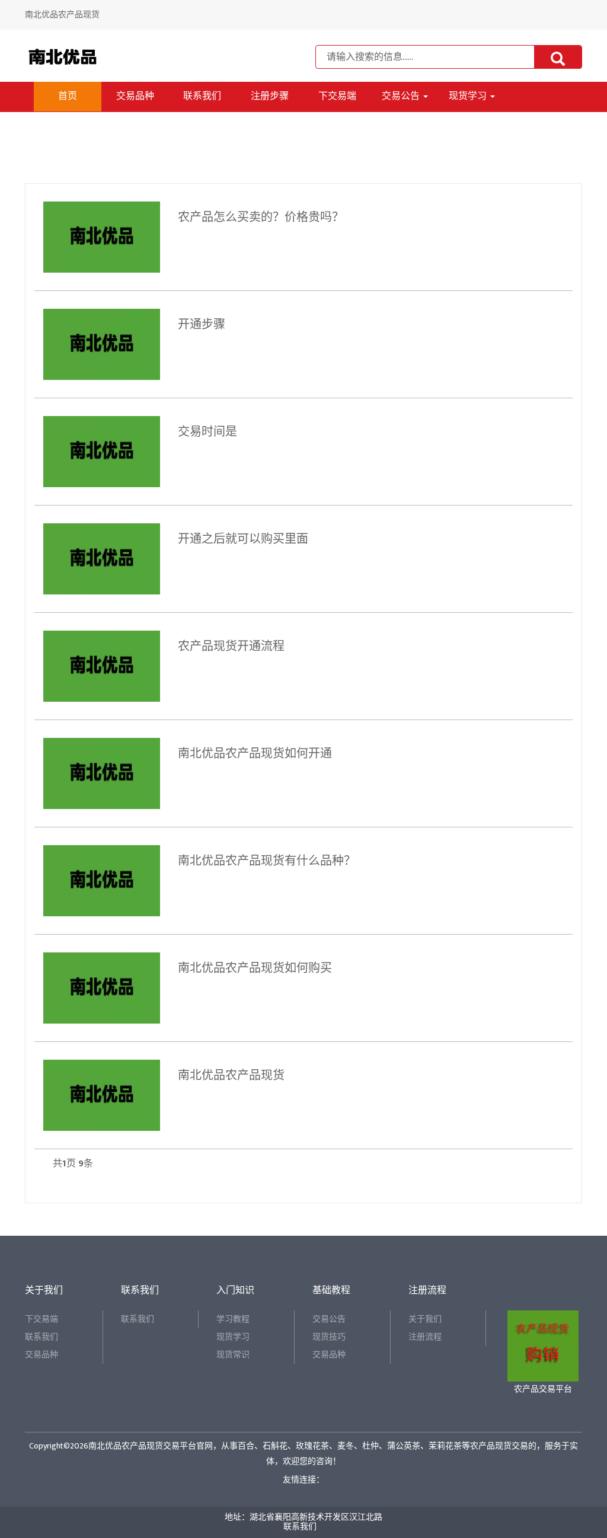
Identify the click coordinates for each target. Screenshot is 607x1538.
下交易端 (337, 96)
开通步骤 (201, 325)
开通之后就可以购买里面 (243, 539)
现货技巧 (329, 1337)
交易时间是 (207, 432)
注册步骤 (270, 96)
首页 (67, 96)
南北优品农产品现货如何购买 (255, 968)
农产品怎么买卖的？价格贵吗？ (261, 217)
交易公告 (402, 96)
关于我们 (425, 1319)
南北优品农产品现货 (231, 1076)
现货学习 (469, 96)
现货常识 (233, 1354)
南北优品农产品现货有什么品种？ (267, 861)
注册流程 (425, 1337)
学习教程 (233, 1319)
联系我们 (202, 96)
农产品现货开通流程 (231, 647)
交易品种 (135, 96)
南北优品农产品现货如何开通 (255, 754)
